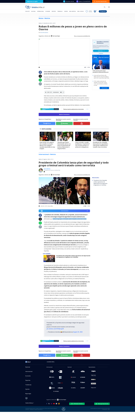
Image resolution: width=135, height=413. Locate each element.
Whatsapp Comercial (77, 403)
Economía (47, 11)
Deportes (54, 11)
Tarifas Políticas (29, 403)
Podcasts (27, 11)
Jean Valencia (47, 168)
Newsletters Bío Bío (70, 1)
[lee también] (50, 258)
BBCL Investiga (72, 11)
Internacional (40, 11)
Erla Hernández (44, 32)
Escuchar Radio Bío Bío (101, 1)
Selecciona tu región (32, 1)
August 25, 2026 (77, 332)
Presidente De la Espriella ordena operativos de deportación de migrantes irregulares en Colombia (73, 256)
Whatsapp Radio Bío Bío (103, 403)
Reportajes (28, 393)
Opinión (66, 11)
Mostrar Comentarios (64, 114)
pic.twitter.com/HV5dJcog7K (55, 329)
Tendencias (59, 11)
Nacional (33, 11)
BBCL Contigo (80, 11)
